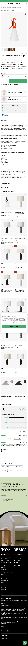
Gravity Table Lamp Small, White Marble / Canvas (20, 213)
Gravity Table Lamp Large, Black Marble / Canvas (6, 370)
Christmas (3, 592)
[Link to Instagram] (8, 631)
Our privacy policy (9, 322)
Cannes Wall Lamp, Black (20, 396)
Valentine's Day (4, 580)
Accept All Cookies (14, 326)
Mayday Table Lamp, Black (6, 212)
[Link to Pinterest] (2, 631)
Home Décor (17, 560)
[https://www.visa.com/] (2, 635)
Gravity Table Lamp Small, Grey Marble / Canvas (20, 239)
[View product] (14, 93)
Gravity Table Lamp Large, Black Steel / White (6, 344)
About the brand (5, 187)
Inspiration (3, 571)
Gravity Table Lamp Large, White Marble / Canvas (20, 291)
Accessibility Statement (6, 572)
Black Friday (3, 589)
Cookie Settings (14, 329)
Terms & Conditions (5, 564)
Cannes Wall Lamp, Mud (6, 396)
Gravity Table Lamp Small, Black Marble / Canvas (20, 265)
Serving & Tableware (19, 558)
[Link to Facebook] (5, 631)
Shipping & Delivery (5, 558)
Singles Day (3, 587)
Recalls (2, 574)
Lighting (16, 562)
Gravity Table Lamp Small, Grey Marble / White (6, 265)
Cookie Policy (4, 569)
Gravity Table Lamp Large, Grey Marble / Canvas (20, 344)
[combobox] (14, 76)
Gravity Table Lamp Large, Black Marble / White (20, 370)
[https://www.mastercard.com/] (6, 635)
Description (4, 120)
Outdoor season (4, 585)
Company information (6, 562)
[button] (24, 3)
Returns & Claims (5, 560)
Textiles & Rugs (17, 564)
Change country (4, 605)
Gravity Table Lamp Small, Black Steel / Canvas (6, 239)
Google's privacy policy (18, 322)
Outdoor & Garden (18, 565)
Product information (6, 183)
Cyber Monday (4, 591)
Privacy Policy (4, 565)
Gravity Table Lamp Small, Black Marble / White (6, 291)
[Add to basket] (25, 92)
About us (3, 567)
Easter (2, 582)
